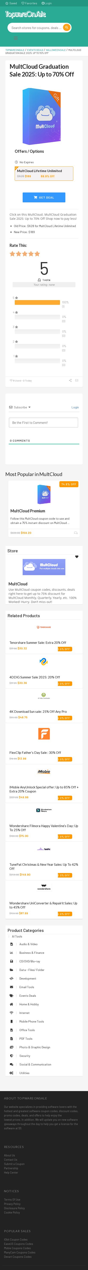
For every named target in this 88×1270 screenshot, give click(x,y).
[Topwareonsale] (25, 14)
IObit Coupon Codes (16, 1239)
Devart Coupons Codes (18, 1256)
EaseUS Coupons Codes (18, 1244)
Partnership (11, 1168)
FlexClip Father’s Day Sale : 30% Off (35, 752)
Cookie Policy (12, 1212)
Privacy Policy (12, 1204)
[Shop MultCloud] (44, 567)
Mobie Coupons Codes (17, 1248)
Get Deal (46, 197)
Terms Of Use (12, 1199)
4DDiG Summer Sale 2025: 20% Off (34, 677)
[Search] (66, 27)
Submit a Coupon (14, 1164)
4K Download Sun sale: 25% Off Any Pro (38, 711)
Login (48, 3)
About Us (9, 1155)
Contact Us (10, 1159)
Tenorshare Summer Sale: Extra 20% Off (37, 642)
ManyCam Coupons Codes (19, 1252)
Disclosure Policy (14, 1208)
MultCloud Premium (27, 510)
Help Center (11, 1172)
